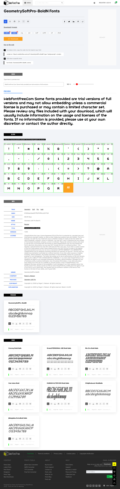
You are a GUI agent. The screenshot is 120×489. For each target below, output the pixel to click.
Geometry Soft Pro (30, 279)
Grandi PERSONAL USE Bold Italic (59, 348)
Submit (111, 476)
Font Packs (7, 469)
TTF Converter (28, 469)
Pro (38, 209)
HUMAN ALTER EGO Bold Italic (58, 383)
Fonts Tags (7, 474)
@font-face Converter (31, 464)
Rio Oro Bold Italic (91, 348)
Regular (26, 224)
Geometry (27, 209)
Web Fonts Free (12, 2)
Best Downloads (9, 477)
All (68, 187)
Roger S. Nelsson (29, 276)
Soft (33, 209)
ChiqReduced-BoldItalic (94, 383)
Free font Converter (30, 472)
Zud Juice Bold (13, 383)
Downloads (14, 39)
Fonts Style (7, 464)
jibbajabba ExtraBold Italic (17, 418)
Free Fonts (30, 453)
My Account (48, 464)
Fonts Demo (69, 464)
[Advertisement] (102, 37)
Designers (7, 472)
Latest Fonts (7, 467)
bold (42, 209)
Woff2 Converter (29, 467)
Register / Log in (105, 2)
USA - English (110, 485)
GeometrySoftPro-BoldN (17, 303)
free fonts (21, 486)
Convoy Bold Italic (14, 348)
